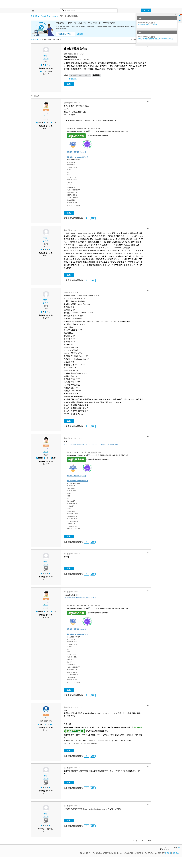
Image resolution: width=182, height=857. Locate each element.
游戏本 (54, 16)
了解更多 (80, 34)
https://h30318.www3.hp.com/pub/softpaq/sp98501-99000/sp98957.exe (91, 444)
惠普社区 (34, 16)
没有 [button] (93, 218)
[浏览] (33, 10)
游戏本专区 (44, 16)
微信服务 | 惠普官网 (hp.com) (76, 152)
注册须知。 (176, 853)
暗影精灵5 (96, 75)
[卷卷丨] (46, 50)
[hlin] (46, 709)
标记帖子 (46, 74)
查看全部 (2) (73, 79)
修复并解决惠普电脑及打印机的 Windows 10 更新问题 (155, 39)
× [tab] (176, 15)
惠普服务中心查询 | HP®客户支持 (77, 157)
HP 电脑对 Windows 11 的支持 (147, 25)
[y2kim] (46, 105)
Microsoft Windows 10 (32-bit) (80, 75)
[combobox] (89, 10)
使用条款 (168, 853)
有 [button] (86, 218)
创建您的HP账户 (65, 34)
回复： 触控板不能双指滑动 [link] (69, 16)
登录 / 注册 (145, 10)
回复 (69, 84)
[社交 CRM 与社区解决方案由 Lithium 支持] (165, 849)
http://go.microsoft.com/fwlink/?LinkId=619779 (80, 598)
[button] (148, 46)
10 (40, 829)
